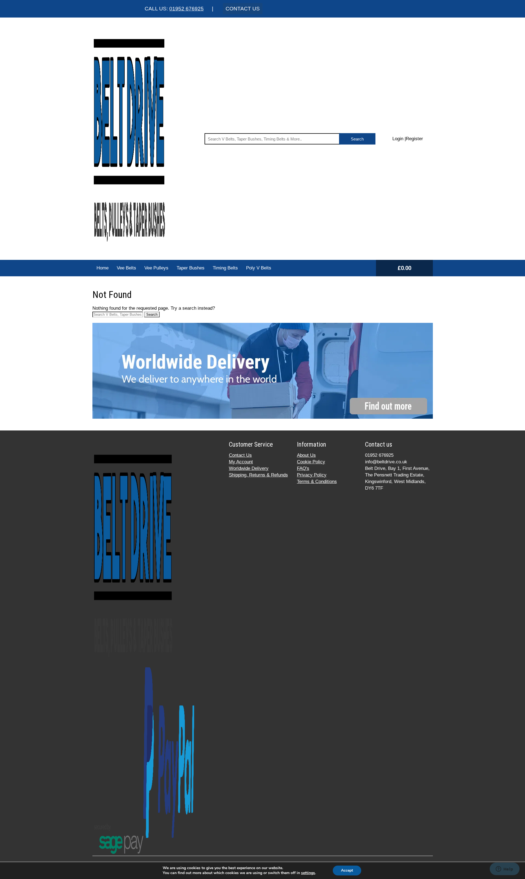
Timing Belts (225, 268)
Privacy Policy (311, 475)
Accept (347, 870)
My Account (241, 461)
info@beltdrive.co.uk (386, 461)
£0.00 (404, 268)
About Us (306, 455)
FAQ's (303, 468)
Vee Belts (126, 268)
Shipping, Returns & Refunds (258, 475)
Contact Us (240, 455)
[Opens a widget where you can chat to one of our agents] (504, 869)
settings (308, 873)
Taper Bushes (191, 268)
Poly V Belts (258, 268)
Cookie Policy (311, 461)
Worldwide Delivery (249, 468)
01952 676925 (186, 9)
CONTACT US (243, 9)
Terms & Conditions (317, 481)
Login (397, 138)
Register (414, 138)
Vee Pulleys (156, 268)
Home (103, 268)
